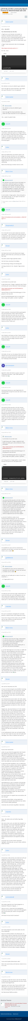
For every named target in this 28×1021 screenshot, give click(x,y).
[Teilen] (26, 17)
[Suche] (19, 1)
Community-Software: (14, 1019)
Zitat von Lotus (8, 436)
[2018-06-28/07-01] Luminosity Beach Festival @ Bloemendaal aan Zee (16, 1004)
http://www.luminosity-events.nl (9, 48)
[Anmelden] (22, 2)
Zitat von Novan (8, 566)
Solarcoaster (14, 12)
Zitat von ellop (8, 105)
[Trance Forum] (0, 1)
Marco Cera (15, 201)
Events (6, 1007)
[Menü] (26, 1)
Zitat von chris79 (9, 180)
